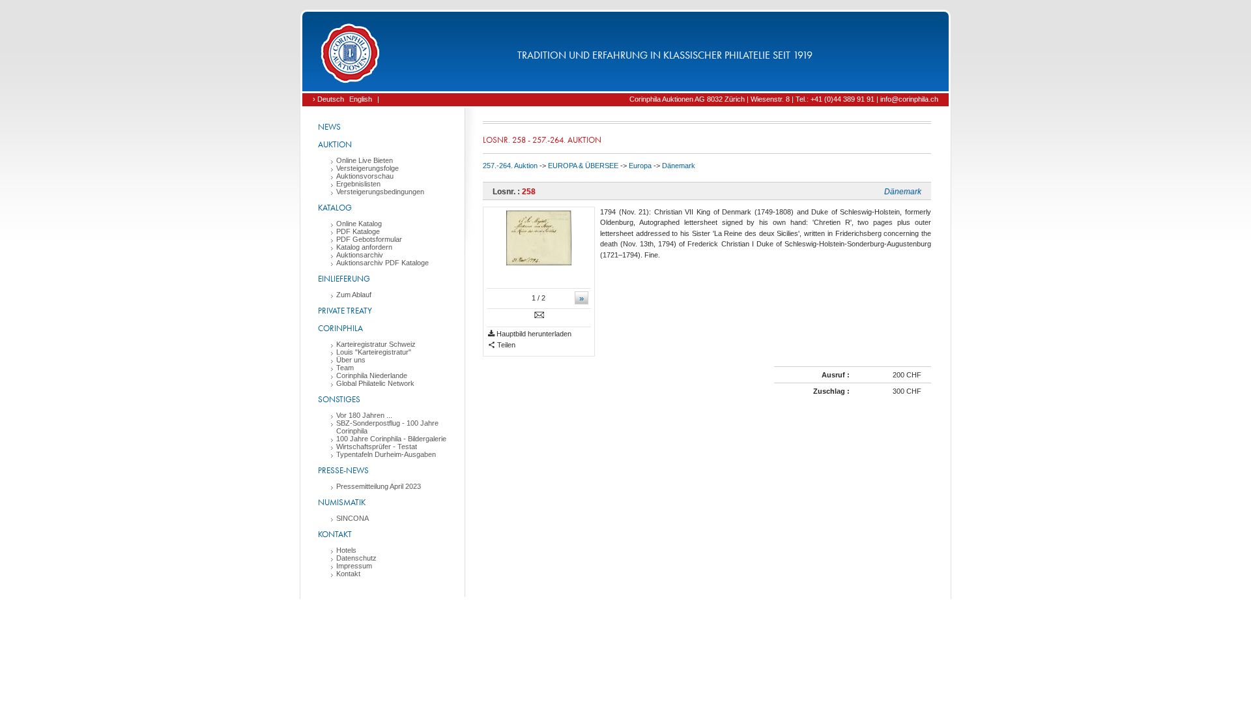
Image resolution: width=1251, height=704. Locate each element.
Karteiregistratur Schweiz (376, 344)
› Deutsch (328, 99)
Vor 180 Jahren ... (364, 415)
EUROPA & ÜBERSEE (583, 165)
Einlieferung (344, 278)
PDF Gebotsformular (369, 239)
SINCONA (352, 518)
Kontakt (335, 534)
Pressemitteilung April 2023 (378, 486)
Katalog (335, 207)
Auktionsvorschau (365, 176)
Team (345, 368)
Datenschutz (356, 558)
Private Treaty (345, 310)
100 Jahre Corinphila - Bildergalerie (391, 439)
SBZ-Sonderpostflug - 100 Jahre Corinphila (387, 427)
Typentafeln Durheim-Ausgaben (386, 454)
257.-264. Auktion (510, 165)
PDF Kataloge (358, 231)
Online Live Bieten (364, 160)
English (360, 99)
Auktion (335, 144)
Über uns (351, 360)
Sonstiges (339, 399)
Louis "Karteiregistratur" (373, 352)
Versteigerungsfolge (367, 168)
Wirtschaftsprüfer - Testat (376, 446)
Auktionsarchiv (359, 255)
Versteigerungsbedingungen (380, 192)
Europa (640, 165)
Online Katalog (359, 223)
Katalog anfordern (364, 247)
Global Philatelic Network (375, 383)
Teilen (505, 345)
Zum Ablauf (353, 295)
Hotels (346, 550)
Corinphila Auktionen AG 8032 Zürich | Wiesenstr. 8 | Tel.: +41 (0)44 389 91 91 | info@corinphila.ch (783, 99)
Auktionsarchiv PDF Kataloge (382, 263)
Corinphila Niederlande (371, 375)
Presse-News (343, 470)
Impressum (354, 566)
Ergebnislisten (358, 184)
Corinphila (340, 328)
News (329, 126)
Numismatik (342, 502)
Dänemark (678, 165)
